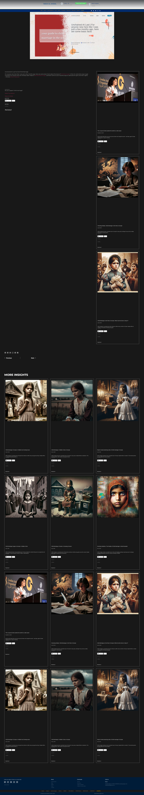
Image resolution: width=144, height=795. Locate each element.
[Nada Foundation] (89, 4)
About (45, 10)
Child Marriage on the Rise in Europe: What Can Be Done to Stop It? (113, 320)
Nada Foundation (95, 3)
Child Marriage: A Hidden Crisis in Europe (60, 449)
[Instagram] (98, 11)
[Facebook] (91, 11)
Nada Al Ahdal (9, 96)
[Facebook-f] (8, 782)
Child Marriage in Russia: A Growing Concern (61, 546)
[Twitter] (93, 11)
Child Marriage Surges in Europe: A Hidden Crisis (17, 546)
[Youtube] (96, 11)
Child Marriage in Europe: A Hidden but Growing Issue (18, 449)
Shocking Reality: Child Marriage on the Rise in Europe (110, 225)
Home (41, 10)
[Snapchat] (100, 11)
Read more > (100, 152)
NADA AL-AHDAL (49, 4)
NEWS (59, 10)
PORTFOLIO (68, 10)
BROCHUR (73, 10)
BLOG (56, 10)
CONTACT (78, 10)
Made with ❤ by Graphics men (99, 793)
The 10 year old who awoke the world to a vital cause (109, 130)
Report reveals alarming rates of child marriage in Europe (110, 449)
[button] (5, 353)
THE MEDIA (63, 10)
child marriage (50, 10)
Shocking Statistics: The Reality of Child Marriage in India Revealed (112, 546)
